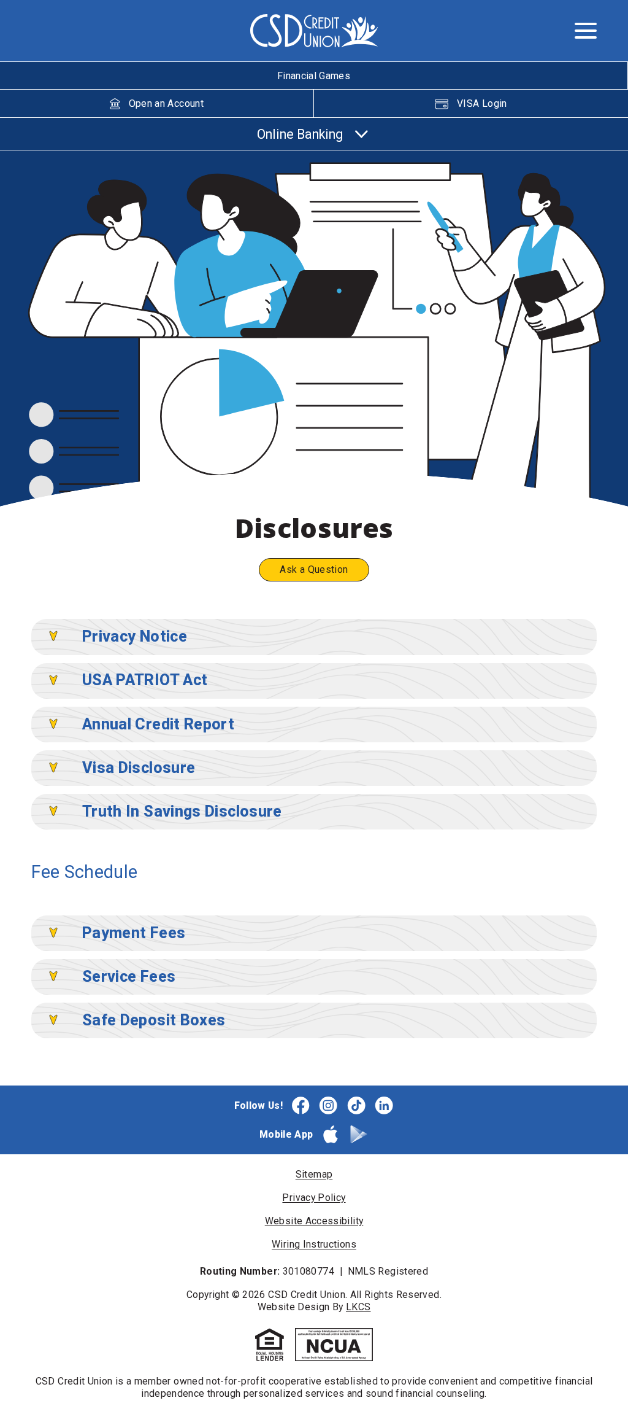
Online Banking (300, 134)
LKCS (358, 1307)
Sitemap (314, 1174)
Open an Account (166, 103)
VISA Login (482, 103)
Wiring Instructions (314, 1244)
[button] (53, 636)
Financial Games (313, 76)
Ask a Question (314, 569)
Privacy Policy (313, 1197)
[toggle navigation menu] (580, 30)
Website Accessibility (314, 1221)
